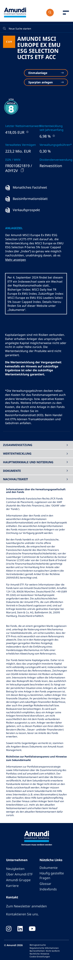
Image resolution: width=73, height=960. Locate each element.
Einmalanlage (37, 73)
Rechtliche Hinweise (39, 953)
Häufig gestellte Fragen (52, 875)
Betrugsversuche (38, 944)
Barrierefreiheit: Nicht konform (45, 950)
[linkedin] (20, 929)
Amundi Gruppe (18, 880)
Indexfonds (48, 889)
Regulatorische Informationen (44, 947)
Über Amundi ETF (19, 874)
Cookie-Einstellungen (40, 956)
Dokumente (49, 867)
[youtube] (32, 929)
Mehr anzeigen (15, 260)
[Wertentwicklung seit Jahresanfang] (53, 136)
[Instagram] (8, 929)
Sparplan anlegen (40, 82)
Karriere (12, 885)
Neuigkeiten (15, 868)
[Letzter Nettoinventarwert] (27, 132)
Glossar (45, 883)
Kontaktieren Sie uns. (22, 914)
